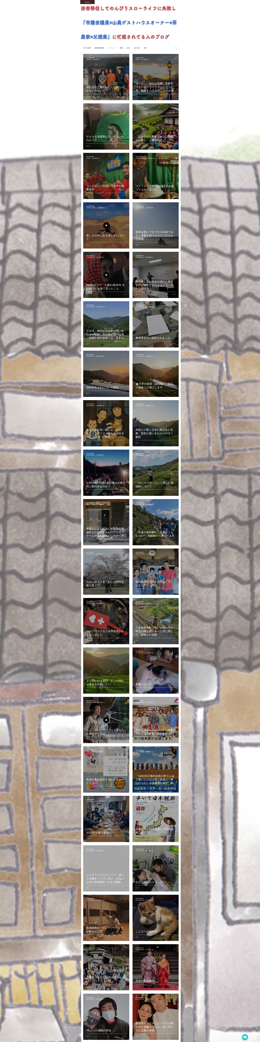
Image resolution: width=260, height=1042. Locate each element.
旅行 (145, 48)
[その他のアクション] (126, 58)
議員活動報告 (99, 48)
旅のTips (137, 48)
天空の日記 (112, 48)
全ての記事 (87, 48)
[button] (176, 48)
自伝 (128, 48)
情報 (121, 48)
